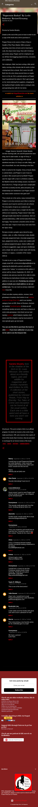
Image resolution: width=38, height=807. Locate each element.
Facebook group (15, 306)
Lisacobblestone (14, 488)
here (3, 290)
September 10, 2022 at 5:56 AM (26, 502)
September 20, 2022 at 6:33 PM (26, 593)
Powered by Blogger (20, 800)
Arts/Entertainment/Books (9, 709)
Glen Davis (12, 478)
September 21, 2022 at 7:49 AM (22, 619)
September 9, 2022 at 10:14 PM (25, 478)
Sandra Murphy (16, 364)
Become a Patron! (7, 729)
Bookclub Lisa (13, 606)
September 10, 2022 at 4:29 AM (17, 489)
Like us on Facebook (7, 704)
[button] (3, 24)
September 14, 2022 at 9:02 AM (17, 584)
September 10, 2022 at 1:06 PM (24, 514)
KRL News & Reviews (12, 1)
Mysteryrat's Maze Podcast (10, 703)
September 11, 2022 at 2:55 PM (22, 554)
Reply (10, 474)
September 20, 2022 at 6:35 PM (17, 608)
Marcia (10, 619)
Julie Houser (12, 593)
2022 (4, 443)
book (9, 443)
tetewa (10, 554)
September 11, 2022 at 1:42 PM (21, 540)
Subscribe (19, 690)
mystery (15, 443)
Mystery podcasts (7, 711)
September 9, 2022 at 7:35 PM (22, 458)
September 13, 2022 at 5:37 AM (26, 566)
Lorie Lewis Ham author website (11, 708)
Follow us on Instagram (9, 706)
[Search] (35, 4)
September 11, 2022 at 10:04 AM (18, 527)
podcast (10, 315)
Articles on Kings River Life (10, 701)
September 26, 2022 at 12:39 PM (18, 632)
